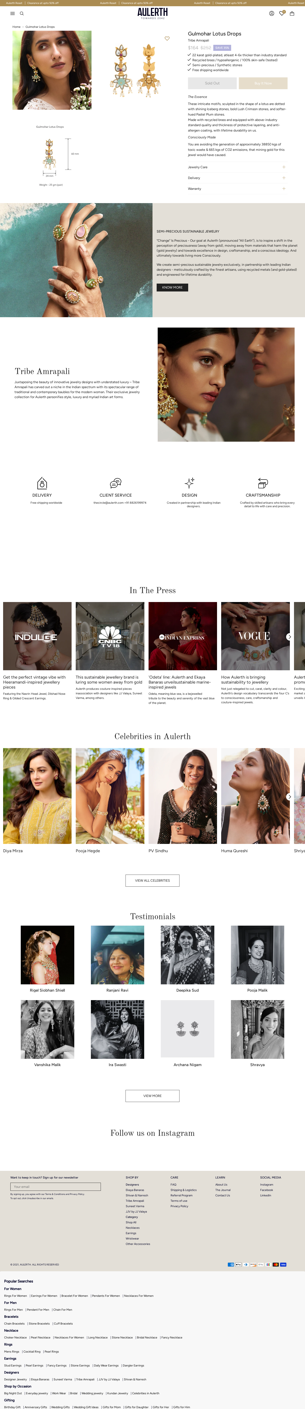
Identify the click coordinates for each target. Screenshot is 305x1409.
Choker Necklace (15, 1337)
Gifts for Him (181, 1407)
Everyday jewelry (37, 1393)
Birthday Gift (12, 1407)
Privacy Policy (179, 1206)
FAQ (173, 1184)
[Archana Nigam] (187, 1029)
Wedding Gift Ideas (86, 1407)
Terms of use (179, 1201)
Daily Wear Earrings (106, 1365)
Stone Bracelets (39, 1323)
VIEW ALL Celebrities (152, 880)
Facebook (266, 1190)
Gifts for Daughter (137, 1407)
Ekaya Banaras (135, 1190)
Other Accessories (138, 1244)
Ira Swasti (117, 1065)
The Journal (223, 1190)
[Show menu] (14, 13)
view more (152, 1096)
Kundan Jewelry (117, 1393)
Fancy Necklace (171, 1337)
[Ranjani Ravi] (117, 955)
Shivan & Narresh (137, 1195)
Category (132, 1217)
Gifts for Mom (112, 1407)
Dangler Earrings (133, 1365)
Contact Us (222, 1195)
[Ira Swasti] (117, 1029)
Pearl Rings (52, 1351)
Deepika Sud (187, 990)
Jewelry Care (197, 167)
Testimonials (152, 916)
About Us (221, 1184)
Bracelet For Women (74, 1296)
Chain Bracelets (14, 1323)
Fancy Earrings (57, 1365)
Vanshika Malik (47, 1065)
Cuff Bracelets (63, 1323)
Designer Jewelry (15, 1379)
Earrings (131, 1233)
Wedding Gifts (60, 1407)
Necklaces (133, 1228)
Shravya (257, 1065)
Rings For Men (13, 1309)
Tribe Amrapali (135, 1201)
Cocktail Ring (31, 1351)
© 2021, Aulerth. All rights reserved (34, 1264)
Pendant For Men (38, 1309)
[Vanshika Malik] (47, 1029)
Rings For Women (15, 1296)
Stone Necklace (122, 1337)
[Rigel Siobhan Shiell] (47, 955)
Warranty (194, 189)
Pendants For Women (106, 1296)
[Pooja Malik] (257, 955)
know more (172, 287)
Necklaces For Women (139, 1296)
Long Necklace (98, 1337)
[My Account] (271, 13)
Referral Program (182, 1195)
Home (16, 27)
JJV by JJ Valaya (136, 1211)
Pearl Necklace (40, 1337)
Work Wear (59, 1393)
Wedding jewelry (92, 1393)
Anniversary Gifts (36, 1407)
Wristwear (132, 1238)
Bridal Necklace (147, 1337)
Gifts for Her (161, 1407)
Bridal (73, 1393)
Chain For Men (62, 1309)
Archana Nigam (187, 1065)
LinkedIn (265, 1195)
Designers (132, 1184)
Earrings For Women (44, 1296)
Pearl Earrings (34, 1365)
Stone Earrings (80, 1365)
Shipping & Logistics (184, 1190)
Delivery (194, 178)
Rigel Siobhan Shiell (47, 990)
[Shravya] (257, 1029)
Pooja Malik (257, 990)
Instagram (266, 1184)
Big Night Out (13, 1393)
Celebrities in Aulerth (145, 1393)
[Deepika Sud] (187, 955)
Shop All (131, 1222)
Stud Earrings (13, 1365)
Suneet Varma (135, 1206)
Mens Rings (11, 1351)
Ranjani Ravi (117, 990)
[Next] (290, 637)
